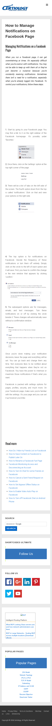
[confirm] (26, 292)
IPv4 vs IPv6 (26, 678)
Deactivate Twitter (26, 697)
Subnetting (26, 683)
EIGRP (26, 692)
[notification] (26, 207)
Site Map (38, 711)
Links (8, 714)
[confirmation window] (26, 337)
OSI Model (26, 672)
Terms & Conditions (26, 711)
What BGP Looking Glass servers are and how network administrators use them (20, 627)
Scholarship (16, 714)
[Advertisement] (26, 107)
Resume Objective (26, 694)
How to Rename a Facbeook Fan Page (25, 461)
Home (4, 711)
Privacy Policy (12, 711)
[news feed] (26, 152)
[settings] (26, 177)
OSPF (26, 689)
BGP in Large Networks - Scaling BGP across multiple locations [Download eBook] (20, 635)
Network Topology (26, 675)
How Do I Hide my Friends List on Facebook (27, 450)
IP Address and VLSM (26, 686)
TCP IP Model (26, 680)
